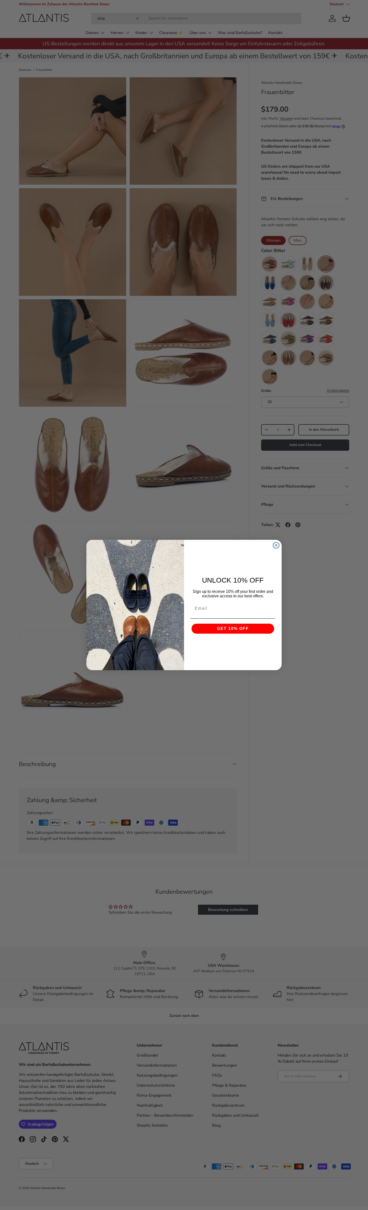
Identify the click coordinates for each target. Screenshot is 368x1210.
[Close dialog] (276, 545)
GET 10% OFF (233, 628)
